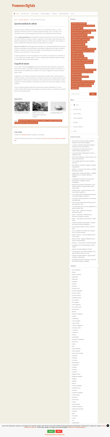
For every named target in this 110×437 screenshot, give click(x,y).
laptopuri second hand (90, 69)
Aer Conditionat (76, 270)
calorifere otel (85, 39)
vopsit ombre (75, 88)
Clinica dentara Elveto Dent (78, 44)
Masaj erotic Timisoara (87, 72)
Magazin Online (76, 374)
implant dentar (89, 62)
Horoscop (74, 360)
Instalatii (74, 367)
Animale (74, 284)
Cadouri (74, 316)
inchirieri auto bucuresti (77, 69)
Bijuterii (74, 311)
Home (15, 19)
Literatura (74, 372)
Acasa (17, 13)
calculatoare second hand (78, 37)
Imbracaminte (75, 362)
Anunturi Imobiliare (77, 290)
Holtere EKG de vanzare (31, 123)
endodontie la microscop (78, 62)
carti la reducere (83, 42)
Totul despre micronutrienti (21, 112)
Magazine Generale (77, 376)
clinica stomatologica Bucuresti (79, 46)
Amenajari (74, 281)
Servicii (72, 13)
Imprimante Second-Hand (78, 67)
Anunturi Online (76, 293)
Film (73, 346)
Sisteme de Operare (77, 406)
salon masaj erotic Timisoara (79, 81)
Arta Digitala (75, 302)
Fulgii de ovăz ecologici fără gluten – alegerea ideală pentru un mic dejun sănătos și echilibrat (84, 174)
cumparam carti (75, 51)
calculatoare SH (89, 37)
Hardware (74, 358)
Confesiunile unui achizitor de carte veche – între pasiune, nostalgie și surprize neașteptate (83, 180)
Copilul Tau (75, 332)
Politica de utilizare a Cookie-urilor (55, 434)
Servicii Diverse (76, 404)
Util (73, 420)
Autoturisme (75, 309)
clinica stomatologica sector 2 (79, 49)
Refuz (59, 431)
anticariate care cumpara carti (79, 30)
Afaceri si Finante (76, 274)
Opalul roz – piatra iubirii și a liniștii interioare (84, 243)
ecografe (50, 120)
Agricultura (75, 277)
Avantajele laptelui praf (57, 112)
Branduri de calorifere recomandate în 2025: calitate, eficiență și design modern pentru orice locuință (83, 186)
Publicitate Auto (76, 388)
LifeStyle (74, 369)
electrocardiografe (19, 123)
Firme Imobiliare (76, 348)
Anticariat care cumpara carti (79, 25)
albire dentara (82, 23)
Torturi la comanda (88, 83)
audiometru (43, 120)
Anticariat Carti (90, 25)
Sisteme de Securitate (77, 409)
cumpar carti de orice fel (78, 56)
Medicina (74, 378)
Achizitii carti (75, 23)
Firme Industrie (76, 351)
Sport (73, 413)
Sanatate (74, 390)
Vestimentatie (75, 422)
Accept (51, 431)
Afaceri (74, 272)
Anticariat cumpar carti (77, 28)
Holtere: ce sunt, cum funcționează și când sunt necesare (39, 114)
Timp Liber (75, 416)
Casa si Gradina (34, 13)
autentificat (25, 134)
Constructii (75, 330)
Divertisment (75, 337)
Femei (73, 344)
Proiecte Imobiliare (77, 385)
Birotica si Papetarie (77, 314)
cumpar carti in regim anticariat (79, 58)
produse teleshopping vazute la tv (80, 76)
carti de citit (74, 42)
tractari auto (75, 86)
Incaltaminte (75, 365)
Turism (74, 418)
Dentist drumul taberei (87, 60)
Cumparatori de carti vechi (87, 51)
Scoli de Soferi (76, 395)
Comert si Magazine (45, 13)
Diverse (74, 334)
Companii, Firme (76, 328)
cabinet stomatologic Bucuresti (79, 35)
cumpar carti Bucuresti (77, 53)
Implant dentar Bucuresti (78, 65)
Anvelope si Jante (76, 297)
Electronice (75, 341)
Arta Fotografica (76, 304)
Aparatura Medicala (34, 120)
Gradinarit (74, 355)
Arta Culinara (75, 300)
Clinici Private (75, 323)
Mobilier (74, 381)
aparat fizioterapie (23, 120)
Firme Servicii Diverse (77, 353)
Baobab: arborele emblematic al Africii (82, 249)
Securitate (74, 397)
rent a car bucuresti (76, 79)
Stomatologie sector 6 (77, 83)
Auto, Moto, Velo (25, 13)
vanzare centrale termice (85, 86)
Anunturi (74, 286)
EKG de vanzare (58, 120)
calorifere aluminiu (76, 39)
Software (74, 411)
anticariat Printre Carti (77, 32)
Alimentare (75, 279)
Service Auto (75, 399)
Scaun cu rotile (90, 81)
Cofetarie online (91, 49)
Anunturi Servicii (76, 295)
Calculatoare (75, 318)
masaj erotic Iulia (76, 72)
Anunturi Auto (76, 288)
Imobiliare (54, 13)
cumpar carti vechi (76, 60)
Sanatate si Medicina (64, 13)
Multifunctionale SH (76, 74)
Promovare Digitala (23, 6)
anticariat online (91, 30)
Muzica (74, 383)
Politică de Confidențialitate (76, 427)
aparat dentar (87, 32)
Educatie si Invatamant (78, 339)
